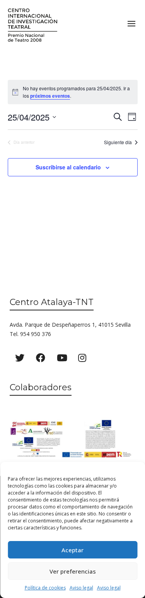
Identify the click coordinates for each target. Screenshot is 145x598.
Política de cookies (45, 587)
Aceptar (72, 550)
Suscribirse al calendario (68, 167)
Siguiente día (118, 142)
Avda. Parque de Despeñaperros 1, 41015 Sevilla (70, 324)
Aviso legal (81, 587)
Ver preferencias (72, 571)
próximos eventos (50, 95)
